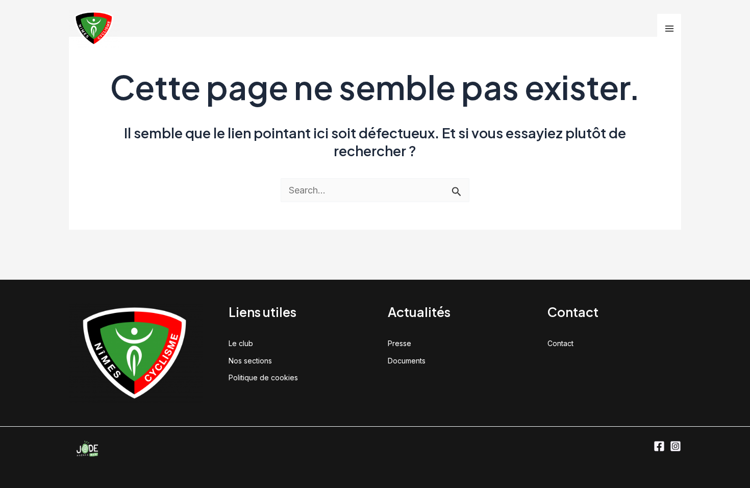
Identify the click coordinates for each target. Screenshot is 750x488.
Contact (560, 343)
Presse (399, 343)
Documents (407, 360)
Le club (241, 343)
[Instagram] (675, 446)
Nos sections (250, 360)
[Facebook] (659, 446)
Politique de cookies (263, 377)
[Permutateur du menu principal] (669, 28)
